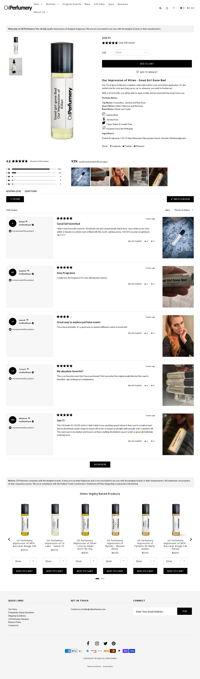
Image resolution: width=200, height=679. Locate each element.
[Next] (191, 539)
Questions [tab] (31, 192)
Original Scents (71, 4)
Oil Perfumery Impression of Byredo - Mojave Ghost (115, 544)
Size (104, 52)
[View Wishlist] (173, 8)
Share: (105, 146)
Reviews (123, 4)
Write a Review (183, 200)
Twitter (128, 146)
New (87, 4)
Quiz (111, 4)
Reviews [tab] (13, 192)
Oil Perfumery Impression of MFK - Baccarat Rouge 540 (24, 543)
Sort (167, 210)
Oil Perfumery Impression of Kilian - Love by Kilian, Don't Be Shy (84, 544)
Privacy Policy (108, 666)
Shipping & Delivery (17, 615)
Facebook (116, 146)
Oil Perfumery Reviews (18, 619)
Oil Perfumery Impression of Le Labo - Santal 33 (55, 543)
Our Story (12, 609)
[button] (33, 169)
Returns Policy (14, 622)
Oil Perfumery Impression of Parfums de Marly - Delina (145, 544)
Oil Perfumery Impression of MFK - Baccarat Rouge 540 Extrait (175, 544)
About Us (39, 12)
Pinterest (139, 146)
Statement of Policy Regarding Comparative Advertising (112, 484)
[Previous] (9, 539)
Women (51, 4)
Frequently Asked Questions (21, 612)
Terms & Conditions (94, 666)
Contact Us (13, 625)
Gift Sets (99, 4)
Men (36, 4)
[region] (119, 176)
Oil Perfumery (109, 658)
